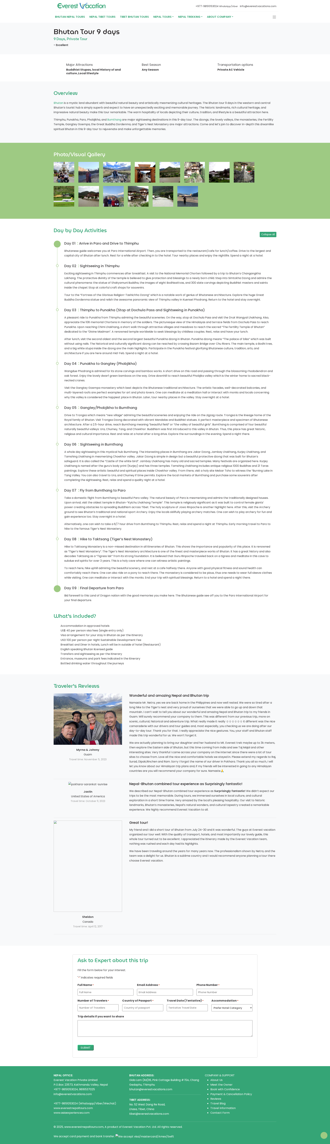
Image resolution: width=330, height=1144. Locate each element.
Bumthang (114, 120)
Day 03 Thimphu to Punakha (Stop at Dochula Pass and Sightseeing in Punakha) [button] (134, 310)
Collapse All (268, 234)
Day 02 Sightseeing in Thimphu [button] (92, 266)
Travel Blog (218, 1103)
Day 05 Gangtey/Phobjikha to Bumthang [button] (100, 407)
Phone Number (207, 985)
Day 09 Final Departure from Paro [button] (94, 588)
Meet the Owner (221, 1085)
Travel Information (223, 1108)
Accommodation (224, 1001)
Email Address (148, 985)
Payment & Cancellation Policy (231, 1094)
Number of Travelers (93, 1001)
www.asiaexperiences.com (72, 1113)
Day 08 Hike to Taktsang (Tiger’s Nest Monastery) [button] (108, 539)
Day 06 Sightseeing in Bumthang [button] (93, 444)
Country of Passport (137, 1001)
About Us (216, 1080)
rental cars (93, 1131)
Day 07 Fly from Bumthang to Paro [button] (95, 490)
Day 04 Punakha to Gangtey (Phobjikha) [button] (100, 363)
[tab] (168, 243)
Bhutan (58, 103)
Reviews (215, 1099)
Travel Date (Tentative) (185, 1001)
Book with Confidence (225, 1089)
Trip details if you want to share (101, 1016)
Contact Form (220, 1113)
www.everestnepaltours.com (73, 1108)
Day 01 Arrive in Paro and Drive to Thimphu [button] (101, 243)
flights (121, 1131)
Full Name (86, 985)
